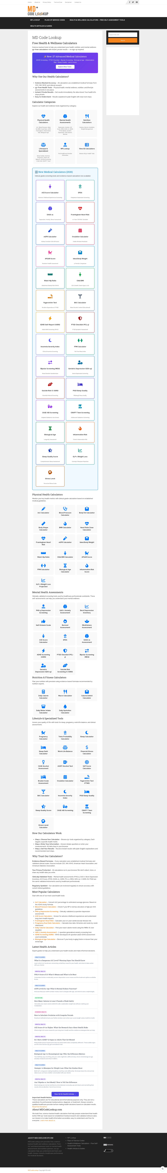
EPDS (80, 193)
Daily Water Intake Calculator (43, 712)
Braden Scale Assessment (43, 782)
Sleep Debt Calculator (43, 752)
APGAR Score (50, 259)
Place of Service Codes (55, 20)
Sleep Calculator (87, 737)
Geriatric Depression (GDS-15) (80, 369)
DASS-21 (50, 215)
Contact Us (78, 2)
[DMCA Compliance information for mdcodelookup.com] (108, 1151)
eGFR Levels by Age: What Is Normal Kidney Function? (55, 989)
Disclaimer (68, 2)
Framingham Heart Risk (80, 215)
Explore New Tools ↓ (65, 67)
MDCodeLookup (33, 1170)
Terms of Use (58, 2)
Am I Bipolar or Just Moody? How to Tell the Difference (55, 1082)
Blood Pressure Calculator (65, 514)
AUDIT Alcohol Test (65, 766)
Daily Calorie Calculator (43, 697)
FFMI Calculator (80, 347)
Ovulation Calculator (80, 237)
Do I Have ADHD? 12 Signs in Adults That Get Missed (54, 1040)
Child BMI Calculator (65, 557)
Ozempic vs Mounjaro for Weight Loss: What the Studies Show (58, 1068)
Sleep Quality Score (50, 457)
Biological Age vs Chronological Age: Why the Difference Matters (59, 1054)
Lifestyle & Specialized (43, 150)
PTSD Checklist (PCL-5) (80, 325)
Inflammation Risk (80, 435)
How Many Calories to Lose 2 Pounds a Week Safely (54, 1001)
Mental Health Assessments (65, 121)
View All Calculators (87, 149)
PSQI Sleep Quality (80, 391)
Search (123, 40)
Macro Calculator (65, 696)
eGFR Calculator (50, 237)
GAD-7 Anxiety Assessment (65, 612)
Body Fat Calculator (87, 513)
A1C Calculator (43, 513)
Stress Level (50, 479)
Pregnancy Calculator (43, 738)
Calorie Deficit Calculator (86, 697)
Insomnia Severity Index (50, 347)
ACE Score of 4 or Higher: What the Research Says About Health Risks (61, 1027)
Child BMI (80, 281)
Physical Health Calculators (43, 121)
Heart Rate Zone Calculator (86, 529)
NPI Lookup (35, 20)
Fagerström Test (50, 303)
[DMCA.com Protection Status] (108, 1145)
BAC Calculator (80, 303)
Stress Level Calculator (43, 826)
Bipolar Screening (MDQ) (50, 369)
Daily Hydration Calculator (65, 712)
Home (30, 2)
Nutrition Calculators (87, 121)
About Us (37, 2)
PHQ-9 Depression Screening (43, 612)
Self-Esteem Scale (43, 625)
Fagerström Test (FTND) (87, 782)
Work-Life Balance (65, 751)
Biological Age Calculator (65, 571)
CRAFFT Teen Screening (80, 413)
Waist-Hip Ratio (50, 281)
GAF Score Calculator (87, 767)
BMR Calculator (65, 527)
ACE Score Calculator (50, 193)
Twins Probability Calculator (65, 738)
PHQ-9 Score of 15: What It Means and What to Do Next (55, 974)
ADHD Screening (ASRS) (43, 656)
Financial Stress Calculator (87, 752)
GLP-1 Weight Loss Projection (43, 585)
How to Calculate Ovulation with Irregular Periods (53, 1015)
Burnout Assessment (65, 626)
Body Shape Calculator (43, 529)
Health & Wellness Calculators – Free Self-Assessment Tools (97, 20)
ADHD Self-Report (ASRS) (50, 325)
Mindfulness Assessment (87, 626)
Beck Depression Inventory (87, 612)
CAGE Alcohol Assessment (43, 767)
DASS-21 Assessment (87, 641)
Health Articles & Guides (41, 26)
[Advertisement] (122, 82)
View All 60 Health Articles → (65, 1094)
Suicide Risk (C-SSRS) (50, 391)
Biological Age (50, 435)
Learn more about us (47, 1120)
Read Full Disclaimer (39, 1107)
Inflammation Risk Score (87, 571)
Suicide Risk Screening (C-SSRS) (65, 671)
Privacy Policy (47, 2)
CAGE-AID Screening (50, 413)
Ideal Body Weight (80, 259)
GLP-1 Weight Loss (80, 457)
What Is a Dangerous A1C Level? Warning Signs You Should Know (59, 960)
